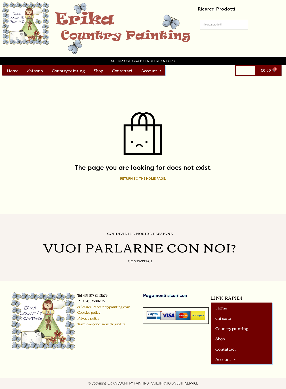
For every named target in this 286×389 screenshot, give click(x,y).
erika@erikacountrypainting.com (103, 306)
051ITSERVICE (187, 383)
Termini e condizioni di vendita (101, 323)
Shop (98, 70)
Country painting (68, 70)
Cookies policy (89, 312)
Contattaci (122, 70)
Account (149, 70)
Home (12, 70)
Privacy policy (88, 318)
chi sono (35, 70)
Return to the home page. (143, 179)
